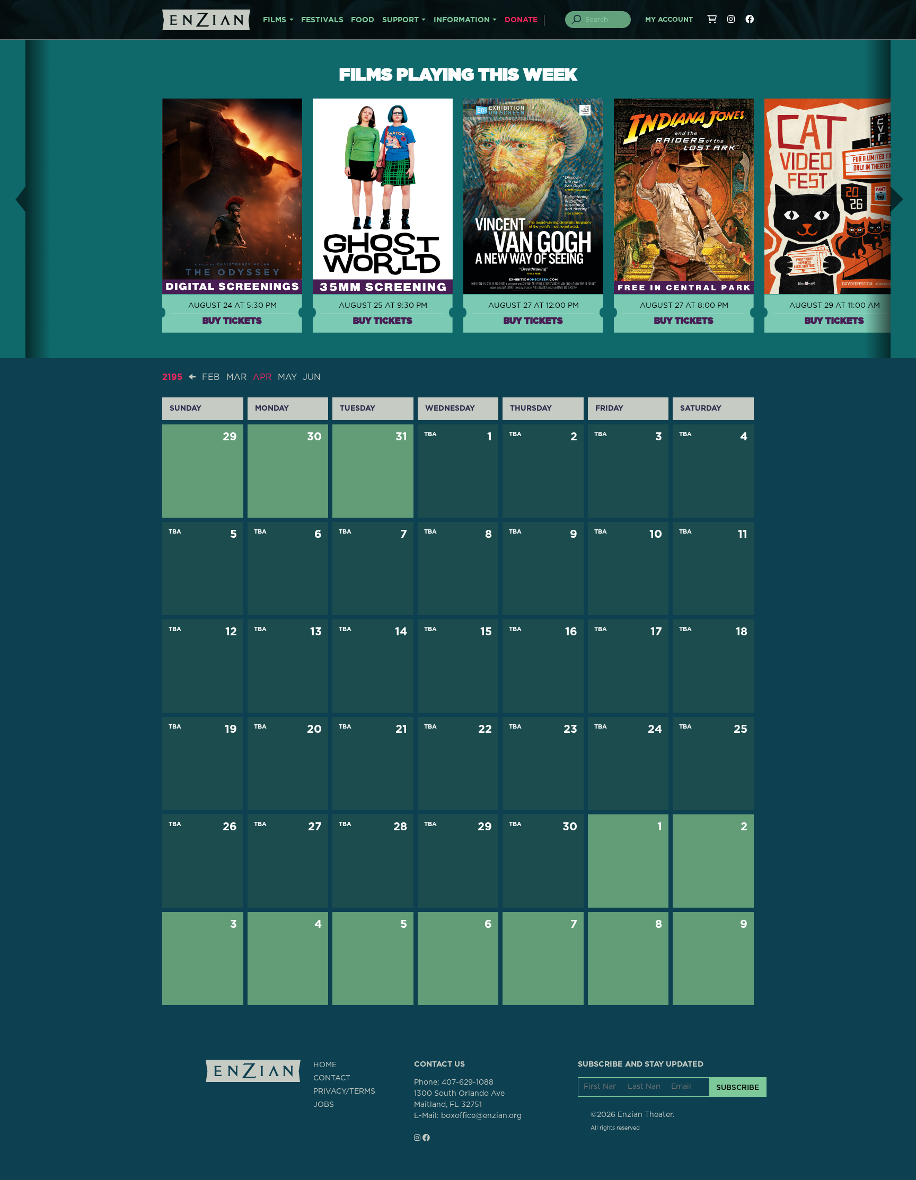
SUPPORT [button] (400, 20)
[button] (12, 199)
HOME (325, 1065)
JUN (312, 377)
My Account (669, 19)
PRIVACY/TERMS (344, 1091)
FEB (211, 377)
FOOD (362, 20)
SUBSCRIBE (737, 1087)
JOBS (323, 1104)
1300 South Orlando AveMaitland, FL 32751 (459, 1099)
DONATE (521, 20)
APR (262, 377)
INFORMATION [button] (462, 20)
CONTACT (331, 1078)
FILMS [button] (274, 20)
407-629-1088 (468, 1082)
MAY (287, 377)
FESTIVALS (322, 20)
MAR (236, 377)
